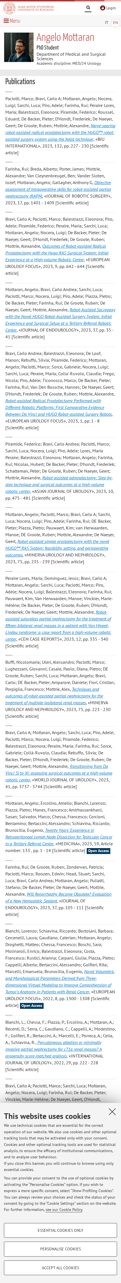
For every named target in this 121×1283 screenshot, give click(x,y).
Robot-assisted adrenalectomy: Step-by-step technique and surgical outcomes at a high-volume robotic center (59, 484)
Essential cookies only (60, 1230)
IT (106, 22)
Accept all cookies (60, 1267)
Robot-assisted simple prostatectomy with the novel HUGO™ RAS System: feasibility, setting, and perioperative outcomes (57, 548)
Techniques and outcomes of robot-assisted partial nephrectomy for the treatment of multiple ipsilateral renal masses (54, 695)
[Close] (112, 1111)
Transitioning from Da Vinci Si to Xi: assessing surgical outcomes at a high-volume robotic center (58, 773)
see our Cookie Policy (64, 1209)
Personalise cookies (60, 1248)
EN (115, 22)
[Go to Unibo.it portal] (28, 8)
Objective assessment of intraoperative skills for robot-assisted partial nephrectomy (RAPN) (58, 189)
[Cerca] (88, 8)
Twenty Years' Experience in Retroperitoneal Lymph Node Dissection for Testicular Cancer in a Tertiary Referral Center (58, 836)
